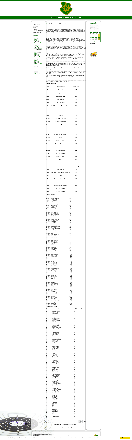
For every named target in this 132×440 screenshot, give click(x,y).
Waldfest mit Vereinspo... (36, 46)
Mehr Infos (115, 438)
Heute (95, 41)
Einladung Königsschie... (37, 40)
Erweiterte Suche (37, 73)
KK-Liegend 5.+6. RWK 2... (38, 57)
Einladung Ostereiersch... (37, 54)
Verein (47, 23)
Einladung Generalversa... (37, 61)
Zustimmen (125, 438)
